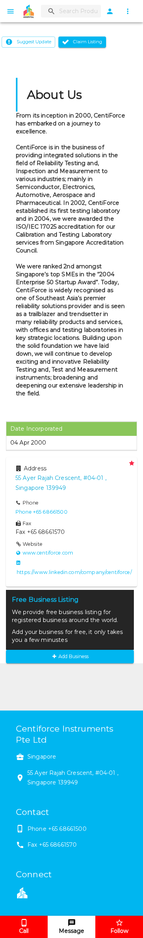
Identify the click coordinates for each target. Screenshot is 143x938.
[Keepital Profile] (22, 892)
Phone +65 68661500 (41, 512)
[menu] (10, 11)
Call (24, 930)
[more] (128, 11)
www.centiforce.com (48, 553)
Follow (119, 930)
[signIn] (110, 11)
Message (71, 930)
